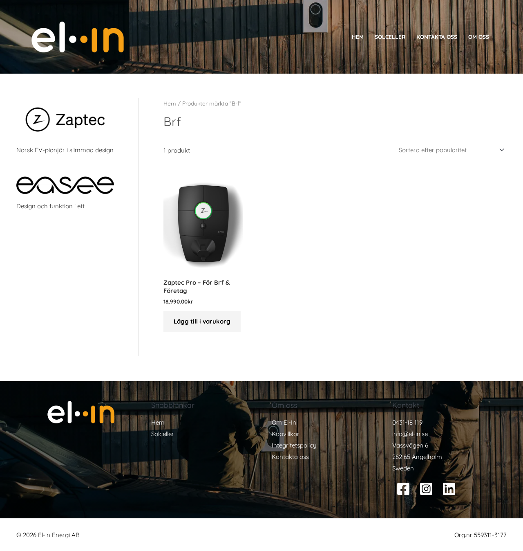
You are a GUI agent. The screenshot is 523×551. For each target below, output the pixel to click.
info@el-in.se (410, 434)
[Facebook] (403, 489)
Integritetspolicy (294, 445)
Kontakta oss (436, 36)
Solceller (390, 36)
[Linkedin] (449, 489)
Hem (358, 36)
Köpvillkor (285, 434)
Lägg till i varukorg (202, 321)
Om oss (478, 36)
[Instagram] (426, 489)
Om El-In (284, 422)
